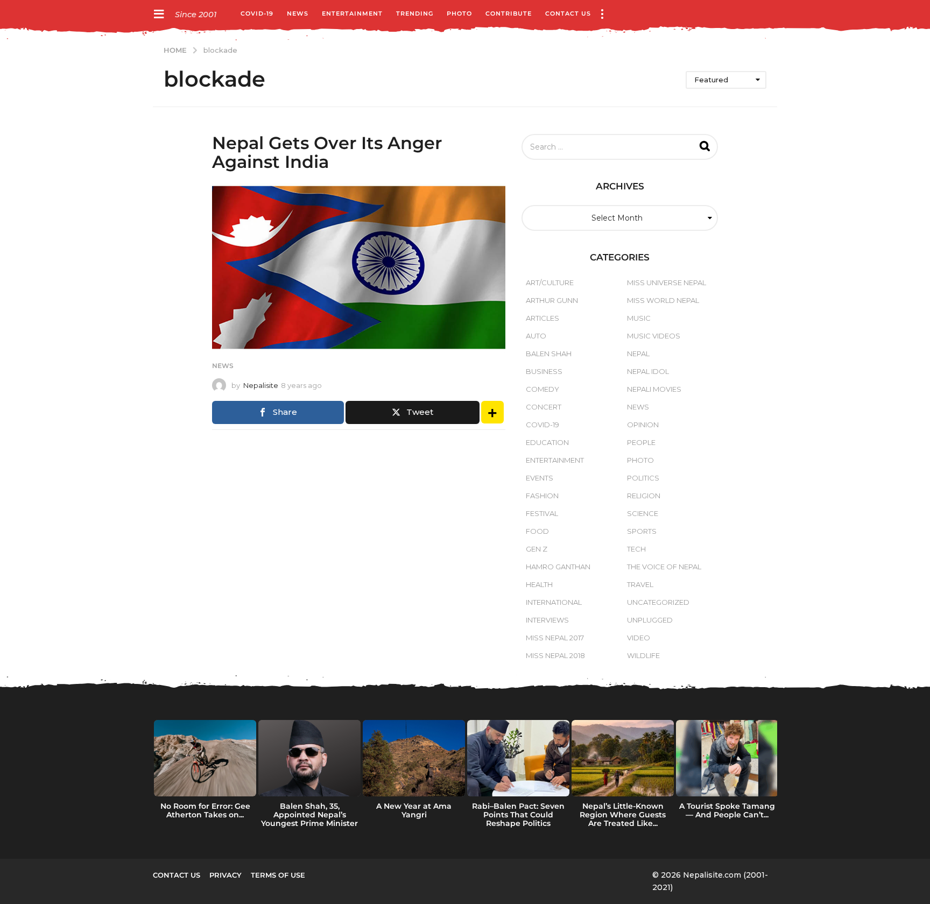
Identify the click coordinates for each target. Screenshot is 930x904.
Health (539, 584)
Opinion (643, 424)
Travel (640, 584)
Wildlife (643, 655)
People (641, 442)
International (554, 602)
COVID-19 (257, 13)
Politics (643, 478)
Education (547, 442)
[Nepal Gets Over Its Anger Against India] (358, 267)
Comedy (542, 389)
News (297, 13)
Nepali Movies (654, 389)
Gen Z (536, 549)
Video (638, 637)
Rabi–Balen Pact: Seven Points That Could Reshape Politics (518, 814)
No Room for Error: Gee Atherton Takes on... (205, 810)
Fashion (542, 495)
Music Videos (653, 335)
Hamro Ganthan (558, 566)
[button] (158, 13)
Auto (536, 335)
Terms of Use (278, 875)
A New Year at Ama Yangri (414, 810)
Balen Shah (549, 353)
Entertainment (352, 13)
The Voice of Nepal (664, 566)
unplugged (650, 620)
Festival (542, 513)
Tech (636, 549)
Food (537, 531)
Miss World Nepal (663, 300)
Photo (459, 13)
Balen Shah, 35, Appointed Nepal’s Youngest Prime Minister (309, 814)
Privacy (225, 875)
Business (544, 371)
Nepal (638, 353)
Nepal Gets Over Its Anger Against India (327, 152)
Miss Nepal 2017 (555, 637)
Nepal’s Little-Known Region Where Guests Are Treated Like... (623, 814)
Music (639, 318)
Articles (542, 318)
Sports (642, 531)
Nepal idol (648, 371)
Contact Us (568, 13)
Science (642, 513)
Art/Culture (550, 282)
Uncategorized (658, 602)
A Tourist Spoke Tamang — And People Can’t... (727, 810)
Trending (414, 13)
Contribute (508, 13)
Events (539, 478)
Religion (643, 495)
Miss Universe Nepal (666, 282)
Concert (543, 406)
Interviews (547, 620)
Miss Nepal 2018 (555, 655)
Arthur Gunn (552, 300)
